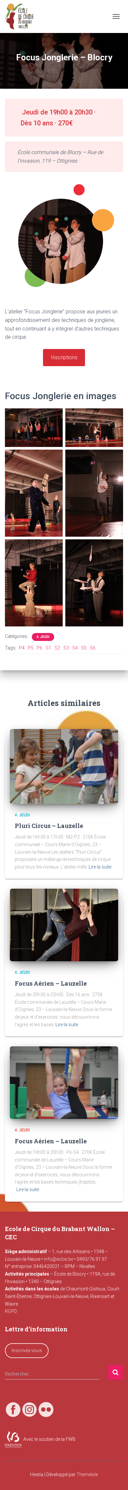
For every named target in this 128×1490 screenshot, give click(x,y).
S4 (75, 647)
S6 (93, 647)
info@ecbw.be (58, 1259)
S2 (57, 647)
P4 (22, 647)
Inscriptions (64, 357)
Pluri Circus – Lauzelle (49, 826)
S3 (66, 647)
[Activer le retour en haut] (115, 1477)
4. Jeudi (43, 637)
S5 (84, 647)
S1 (48, 647)
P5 (30, 647)
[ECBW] (22, 16)
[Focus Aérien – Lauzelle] (64, 924)
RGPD (11, 1311)
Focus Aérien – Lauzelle (51, 983)
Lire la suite (100, 867)
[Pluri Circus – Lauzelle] (64, 766)
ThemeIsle (87, 1474)
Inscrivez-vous (27, 1350)
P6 (39, 647)
